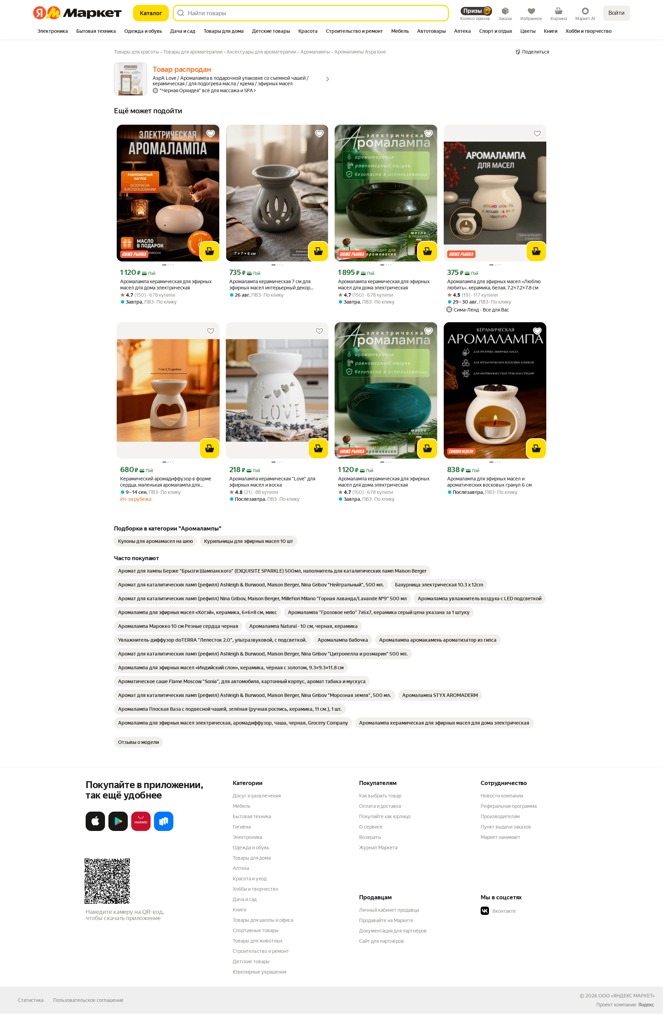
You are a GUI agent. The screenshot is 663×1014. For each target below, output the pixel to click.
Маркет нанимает (500, 837)
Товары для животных (257, 941)
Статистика (31, 1000)
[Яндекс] (646, 1004)
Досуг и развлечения (257, 795)
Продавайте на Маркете (386, 920)
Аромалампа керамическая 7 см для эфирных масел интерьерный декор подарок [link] (269, 285)
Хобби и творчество (255, 889)
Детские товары (251, 961)
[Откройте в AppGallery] (141, 829)
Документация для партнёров (393, 931)
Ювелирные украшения (259, 972)
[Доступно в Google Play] (118, 829)
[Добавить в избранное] (210, 133)
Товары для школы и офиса (263, 920)
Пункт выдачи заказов (506, 827)
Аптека (241, 868)
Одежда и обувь (251, 847)
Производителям (500, 816)
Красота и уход (250, 878)
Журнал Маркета (378, 847)
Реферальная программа (509, 806)
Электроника (247, 837)
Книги (239, 909)
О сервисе (371, 827)
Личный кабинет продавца (389, 910)
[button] (529, 911)
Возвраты (370, 837)
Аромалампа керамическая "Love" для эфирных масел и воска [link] (272, 482)
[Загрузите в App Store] (95, 829)
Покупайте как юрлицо (385, 816)
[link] (155, 541)
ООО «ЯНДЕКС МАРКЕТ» (626, 995)
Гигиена (242, 827)
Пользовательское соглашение (88, 1000)
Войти (616, 13)
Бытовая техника (252, 816)
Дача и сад (245, 899)
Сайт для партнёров (381, 941)
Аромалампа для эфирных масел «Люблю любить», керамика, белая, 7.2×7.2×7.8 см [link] (494, 284)
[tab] (52, 31)
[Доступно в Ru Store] (163, 829)
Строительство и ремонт (261, 951)
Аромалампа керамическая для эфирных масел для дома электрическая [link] (166, 284)
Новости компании (502, 795)
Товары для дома (252, 858)
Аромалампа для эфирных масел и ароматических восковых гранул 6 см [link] (489, 482)
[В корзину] (209, 251)
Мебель (241, 806)
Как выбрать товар (380, 795)
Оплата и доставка (380, 806)
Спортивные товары (256, 930)
